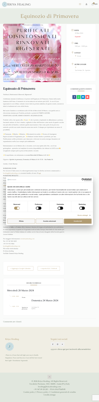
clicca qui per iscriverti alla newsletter (74, 349)
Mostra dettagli (83, 215)
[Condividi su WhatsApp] (79, 97)
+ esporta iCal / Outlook (49, 268)
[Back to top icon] (49, 377)
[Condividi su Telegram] (83, 97)
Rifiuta (21, 221)
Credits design (49, 395)
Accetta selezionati (49, 221)
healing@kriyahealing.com (11, 173)
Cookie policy (29, 392)
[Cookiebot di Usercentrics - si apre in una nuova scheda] (83, 179)
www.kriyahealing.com (27, 239)
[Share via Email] (87, 97)
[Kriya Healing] (16, 4)
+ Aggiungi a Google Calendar (20, 268)
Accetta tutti (78, 221)
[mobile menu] (80, 4)
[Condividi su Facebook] (74, 97)
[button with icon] (53, 344)
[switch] (38, 208)
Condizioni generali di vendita (63, 392)
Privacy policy (43, 392)
